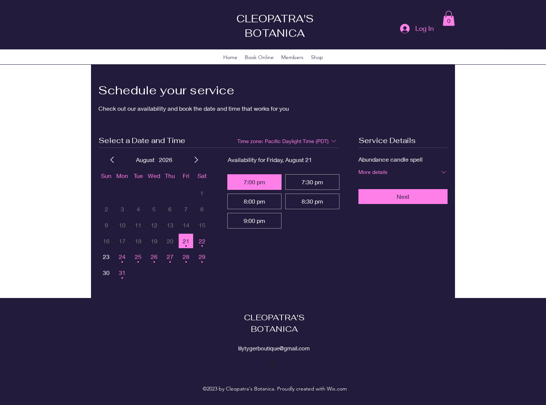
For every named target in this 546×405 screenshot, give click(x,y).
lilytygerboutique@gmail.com (274, 348)
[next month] (196, 159)
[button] (448, 18)
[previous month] (112, 159)
